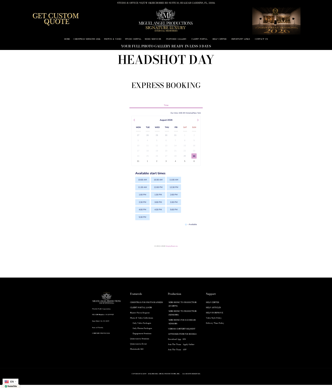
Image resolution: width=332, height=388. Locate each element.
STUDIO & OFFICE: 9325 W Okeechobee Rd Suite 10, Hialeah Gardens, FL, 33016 (166, 3)
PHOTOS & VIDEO (112, 39)
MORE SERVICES (153, 39)
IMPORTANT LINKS (240, 39)
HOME (67, 39)
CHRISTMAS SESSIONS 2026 (86, 39)
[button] (154, 39)
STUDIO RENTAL (133, 39)
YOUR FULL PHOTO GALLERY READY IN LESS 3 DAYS (166, 46)
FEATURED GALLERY (176, 39)
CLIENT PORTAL (199, 39)
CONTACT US (261, 39)
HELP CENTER (219, 39)
